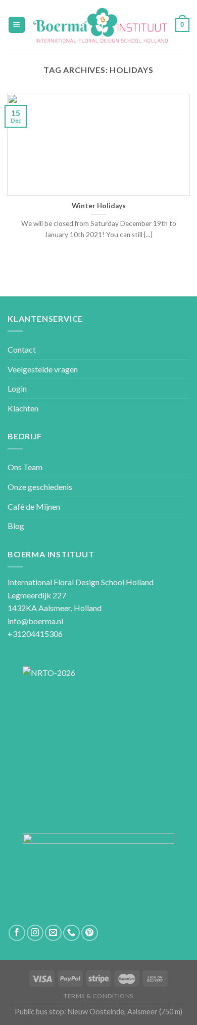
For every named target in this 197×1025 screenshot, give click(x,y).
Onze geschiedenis (40, 486)
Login (17, 388)
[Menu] (17, 25)
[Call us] (71, 933)
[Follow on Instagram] (35, 933)
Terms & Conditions (98, 996)
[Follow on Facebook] (17, 933)
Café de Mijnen (34, 506)
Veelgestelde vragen (43, 369)
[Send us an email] (53, 933)
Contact (22, 349)
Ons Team (25, 467)
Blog (16, 525)
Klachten (23, 408)
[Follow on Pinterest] (89, 933)
